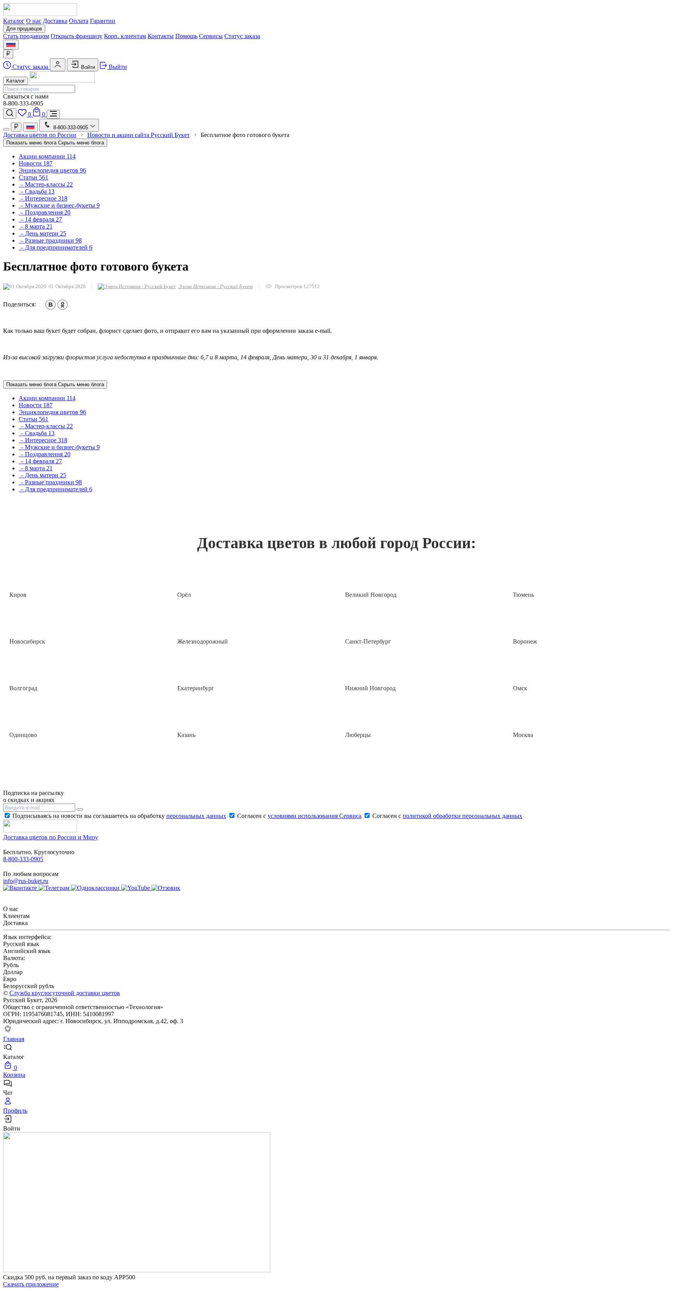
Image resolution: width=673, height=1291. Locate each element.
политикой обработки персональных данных (462, 816)
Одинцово (23, 735)
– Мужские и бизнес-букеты (59, 205)
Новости (36, 163)
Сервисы (211, 36)
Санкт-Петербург (368, 641)
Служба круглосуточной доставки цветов (64, 993)
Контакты (161, 36)
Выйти (117, 66)
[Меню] (53, 114)
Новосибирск (27, 641)
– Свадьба (37, 191)
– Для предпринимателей (55, 247)
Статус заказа (242, 36)
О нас (33, 21)
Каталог (14, 21)
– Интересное (43, 198)
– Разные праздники (50, 240)
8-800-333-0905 (23, 859)
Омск (520, 688)
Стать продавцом (26, 36)
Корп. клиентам (125, 36)
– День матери (42, 233)
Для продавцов (24, 29)
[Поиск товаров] (9, 113)
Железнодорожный (202, 641)
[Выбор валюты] (8, 53)
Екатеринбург (195, 688)
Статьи (33, 177)
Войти (87, 67)
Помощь (186, 36)
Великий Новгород (370, 594)
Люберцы (358, 735)
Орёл (184, 594)
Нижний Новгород (370, 688)
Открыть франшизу (76, 36)
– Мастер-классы (46, 184)
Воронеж (525, 641)
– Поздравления (44, 212)
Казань (186, 735)
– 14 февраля (40, 219)
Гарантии (102, 21)
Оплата (78, 21)
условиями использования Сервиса (314, 816)
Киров (17, 594)
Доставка (55, 21)
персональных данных (196, 816)
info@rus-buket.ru (25, 881)
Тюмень (523, 594)
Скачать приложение (31, 1284)
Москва (523, 735)
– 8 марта (36, 226)
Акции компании (47, 156)
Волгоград (23, 688)
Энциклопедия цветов (52, 170)
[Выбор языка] (11, 44)
